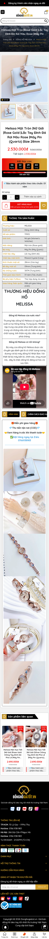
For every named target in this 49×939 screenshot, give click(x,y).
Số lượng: (6, 192)
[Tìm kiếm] (46, 21)
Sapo (31, 925)
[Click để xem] (24, 78)
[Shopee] (3, 898)
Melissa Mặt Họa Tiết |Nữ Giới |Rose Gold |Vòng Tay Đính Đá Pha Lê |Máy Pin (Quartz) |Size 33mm (12, 754)
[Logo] (24, 12)
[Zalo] (12, 808)
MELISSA (28, 226)
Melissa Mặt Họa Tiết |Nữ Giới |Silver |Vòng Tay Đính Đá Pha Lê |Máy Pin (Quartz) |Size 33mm (36, 754)
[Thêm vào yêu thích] (44, 205)
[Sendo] (21, 898)
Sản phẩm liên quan (20, 716)
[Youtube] (24, 808)
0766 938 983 (15, 828)
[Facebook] (18, 808)
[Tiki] (15, 898)
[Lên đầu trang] (44, 920)
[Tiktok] (30, 808)
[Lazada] (9, 898)
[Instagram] (36, 808)
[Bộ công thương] (24, 905)
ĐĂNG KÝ (42, 887)
